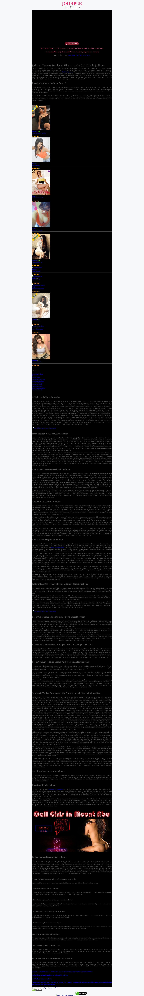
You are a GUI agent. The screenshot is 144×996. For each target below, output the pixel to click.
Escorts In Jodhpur (37, 374)
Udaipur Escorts (37, 262)
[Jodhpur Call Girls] (41, 358)
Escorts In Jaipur (37, 386)
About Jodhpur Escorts (39, 133)
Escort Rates (36, 165)
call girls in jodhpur (67, 72)
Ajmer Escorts (36, 271)
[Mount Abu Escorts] (41, 194)
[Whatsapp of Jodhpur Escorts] (65, 995)
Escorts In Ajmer (37, 384)
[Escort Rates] (41, 162)
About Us (34, 376)
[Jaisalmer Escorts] (41, 226)
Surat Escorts (36, 321)
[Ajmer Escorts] (37, 267)
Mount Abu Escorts (37, 198)
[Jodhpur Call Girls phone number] (81, 995)
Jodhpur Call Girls (37, 362)
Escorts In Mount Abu (38, 379)
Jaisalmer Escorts (37, 230)
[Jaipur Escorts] (37, 276)
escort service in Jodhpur (55, 789)
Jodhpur (72, 4)
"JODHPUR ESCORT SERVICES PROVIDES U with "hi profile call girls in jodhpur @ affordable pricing (62, 971)
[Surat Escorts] (41, 317)
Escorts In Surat (37, 390)
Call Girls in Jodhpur (57, 547)
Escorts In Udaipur (37, 383)
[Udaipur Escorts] (41, 259)
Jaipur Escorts (36, 280)
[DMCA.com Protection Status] (37, 990)
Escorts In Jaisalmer (38, 381)
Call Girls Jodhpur (37, 329)
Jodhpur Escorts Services (50, 988)
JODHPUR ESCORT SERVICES (79, 55)
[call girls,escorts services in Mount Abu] (72, 830)
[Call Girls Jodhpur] (38, 326)
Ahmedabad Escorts (38, 288)
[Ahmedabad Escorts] (38, 285)
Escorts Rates (36, 377)
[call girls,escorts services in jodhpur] (72, 611)
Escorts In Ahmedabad (38, 388)
